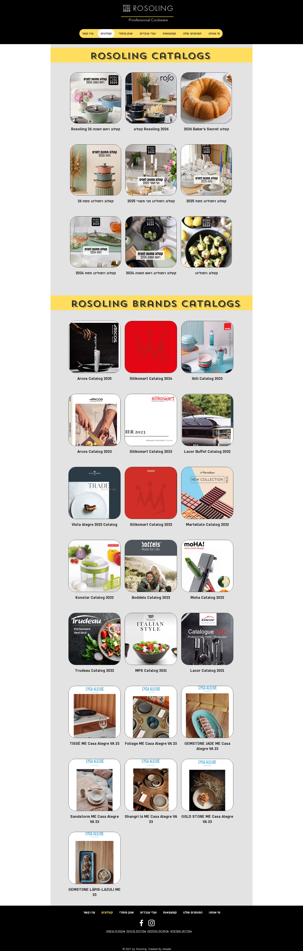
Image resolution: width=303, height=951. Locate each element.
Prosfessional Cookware (148, 20)
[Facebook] (141, 923)
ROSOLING (153, 8)
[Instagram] (151, 923)
